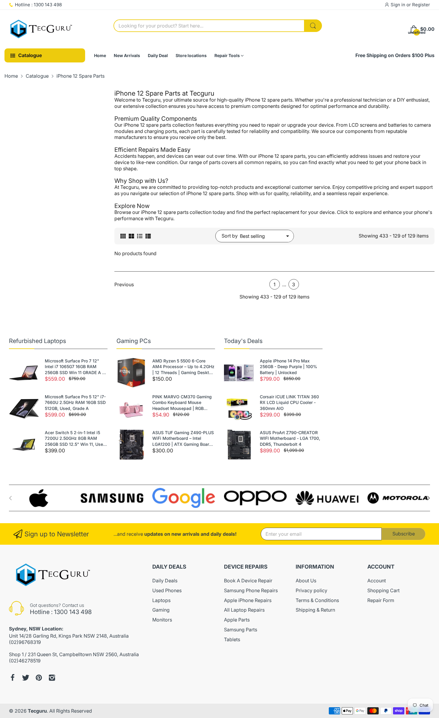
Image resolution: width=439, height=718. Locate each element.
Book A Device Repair (248, 581)
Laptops (161, 600)
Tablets (232, 639)
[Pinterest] (38, 677)
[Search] (313, 25)
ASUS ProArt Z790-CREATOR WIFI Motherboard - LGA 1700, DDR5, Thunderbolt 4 (290, 438)
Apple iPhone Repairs (247, 600)
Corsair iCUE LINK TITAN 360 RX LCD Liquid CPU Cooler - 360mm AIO (289, 402)
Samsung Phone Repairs (251, 590)
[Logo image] (40, 498)
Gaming (161, 610)
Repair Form (380, 600)
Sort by (230, 236)
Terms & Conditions (317, 600)
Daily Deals (164, 581)
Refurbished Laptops (37, 341)
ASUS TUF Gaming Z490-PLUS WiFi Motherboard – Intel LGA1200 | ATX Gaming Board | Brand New (183, 438)
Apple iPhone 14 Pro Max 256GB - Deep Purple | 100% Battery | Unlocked (288, 366)
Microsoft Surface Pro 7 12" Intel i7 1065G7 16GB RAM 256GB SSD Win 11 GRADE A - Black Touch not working (74, 367)
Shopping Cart (383, 590)
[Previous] (429, 498)
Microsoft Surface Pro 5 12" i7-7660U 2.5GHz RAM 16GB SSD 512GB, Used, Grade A (75, 402)
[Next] (10, 498)
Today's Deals (243, 341)
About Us (306, 581)
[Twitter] (25, 677)
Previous (124, 284)
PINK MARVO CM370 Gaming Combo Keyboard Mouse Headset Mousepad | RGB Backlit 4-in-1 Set (182, 402)
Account (376, 581)
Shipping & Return (315, 610)
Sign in (398, 4)
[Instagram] (52, 677)
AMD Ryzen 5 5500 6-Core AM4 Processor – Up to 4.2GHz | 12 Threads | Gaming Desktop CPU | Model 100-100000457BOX (183, 367)
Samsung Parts (240, 630)
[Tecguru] (41, 29)
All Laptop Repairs (244, 610)
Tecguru (37, 711)
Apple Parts (237, 620)
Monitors (162, 620)
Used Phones (167, 590)
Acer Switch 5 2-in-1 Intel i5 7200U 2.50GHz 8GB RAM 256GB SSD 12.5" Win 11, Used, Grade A (76, 438)
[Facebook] (12, 677)
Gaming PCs (133, 341)
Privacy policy (311, 590)
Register (421, 4)
